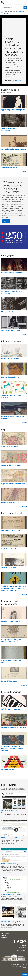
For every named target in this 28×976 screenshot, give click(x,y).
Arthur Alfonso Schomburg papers (13, 149)
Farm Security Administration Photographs (11, 292)
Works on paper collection (10, 358)
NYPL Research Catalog (9, 864)
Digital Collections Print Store (11, 810)
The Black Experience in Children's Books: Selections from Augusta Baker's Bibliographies (13, 588)
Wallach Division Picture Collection (13, 728)
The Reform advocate (9, 549)
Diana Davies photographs (10, 330)
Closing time (17, 80)
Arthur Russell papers (9, 769)
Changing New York (8, 312)
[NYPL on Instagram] (21, 941)
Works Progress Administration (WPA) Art (12, 417)
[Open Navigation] (25, 2)
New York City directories (10, 530)
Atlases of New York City (10, 502)
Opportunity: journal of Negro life (13, 110)
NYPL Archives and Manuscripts (12, 838)
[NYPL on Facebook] (14, 941)
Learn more (8, 76)
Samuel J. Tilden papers (9, 681)
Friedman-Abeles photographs (12, 272)
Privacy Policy (22, 947)
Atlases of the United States (11, 465)
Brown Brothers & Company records (11, 661)
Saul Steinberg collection (10, 377)
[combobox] (12, 7)
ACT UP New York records (10, 709)
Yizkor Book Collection (9, 567)
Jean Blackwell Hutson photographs (9, 129)
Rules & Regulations (21, 950)
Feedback (24, 974)
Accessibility (23, 945)
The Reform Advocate (9, 168)
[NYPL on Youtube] (24, 941)
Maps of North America (9, 446)
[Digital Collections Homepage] (2, 2)
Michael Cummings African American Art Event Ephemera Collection (12, 748)
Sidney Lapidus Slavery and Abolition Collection (11, 641)
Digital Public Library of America (12, 922)
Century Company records (10, 621)
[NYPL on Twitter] (18, 941)
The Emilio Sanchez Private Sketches (11, 397)
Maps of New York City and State (13, 484)
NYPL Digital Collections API (11, 894)
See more (24, 171)
